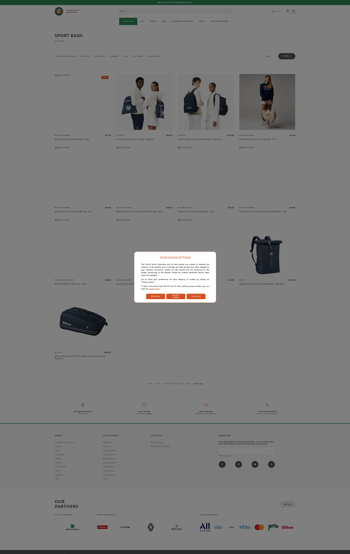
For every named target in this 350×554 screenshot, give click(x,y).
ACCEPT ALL (196, 296)
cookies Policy (154, 289)
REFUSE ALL (155, 296)
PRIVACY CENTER (175, 296)
